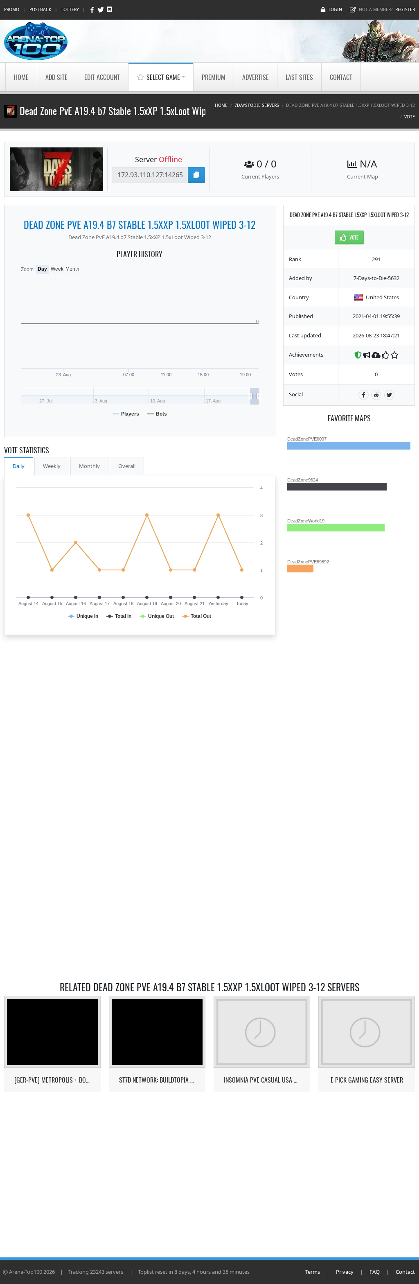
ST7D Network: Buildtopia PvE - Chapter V (157, 1080)
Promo (11, 9)
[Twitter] (101, 10)
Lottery (70, 9)
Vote (409, 117)
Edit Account (102, 77)
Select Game (163, 77)
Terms (312, 1271)
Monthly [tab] (89, 466)
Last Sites (299, 77)
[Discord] (109, 10)
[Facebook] (92, 10)
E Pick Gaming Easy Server (367, 1080)
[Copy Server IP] (196, 175)
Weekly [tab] (52, 466)
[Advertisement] (349, 711)
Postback (40, 9)
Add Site (56, 77)
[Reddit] (376, 395)
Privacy (345, 1271)
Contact (341, 77)
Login (335, 9)
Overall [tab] (126, 466)
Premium (213, 77)
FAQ (374, 1271)
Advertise (255, 77)
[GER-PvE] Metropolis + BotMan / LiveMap (52, 1080)
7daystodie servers (256, 105)
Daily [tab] (19, 466)
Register (405, 9)
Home (21, 77)
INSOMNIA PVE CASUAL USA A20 (262, 1080)
